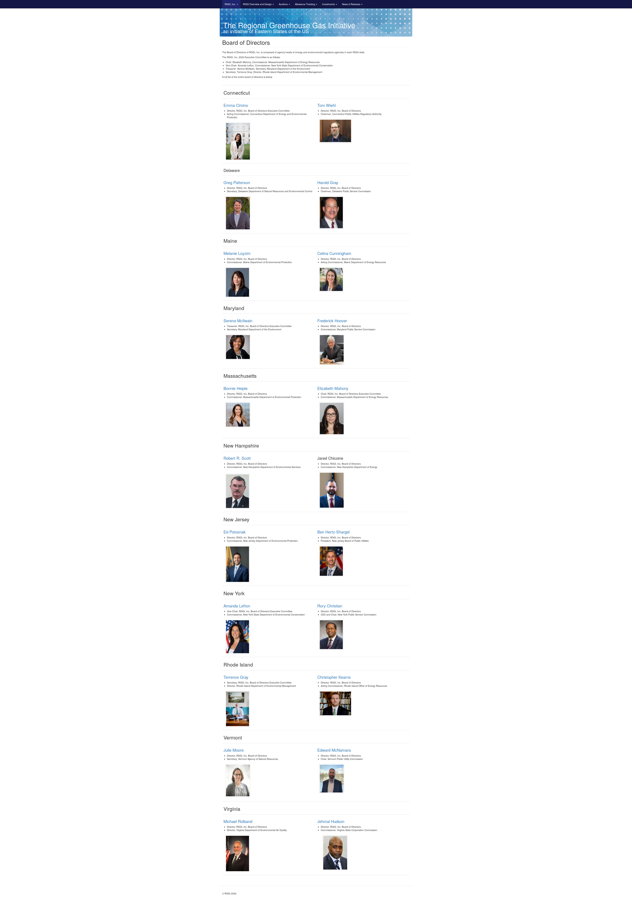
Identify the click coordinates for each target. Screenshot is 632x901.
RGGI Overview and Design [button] (257, 4)
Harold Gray (327, 182)
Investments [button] (328, 4)
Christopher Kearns (334, 677)
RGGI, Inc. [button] (230, 4)
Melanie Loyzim (237, 253)
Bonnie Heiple (236, 388)
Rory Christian (329, 606)
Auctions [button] (283, 4)
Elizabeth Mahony (332, 388)
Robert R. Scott (237, 458)
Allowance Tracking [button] (305, 4)
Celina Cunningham (334, 253)
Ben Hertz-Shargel (333, 532)
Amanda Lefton (237, 606)
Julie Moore (234, 750)
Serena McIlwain (238, 320)
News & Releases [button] (351, 4)
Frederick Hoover (332, 320)
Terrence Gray (236, 677)
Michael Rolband (238, 821)
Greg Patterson (237, 182)
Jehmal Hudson (330, 821)
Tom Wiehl (326, 105)
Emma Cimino (236, 105)
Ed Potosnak (235, 532)
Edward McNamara (334, 750)
